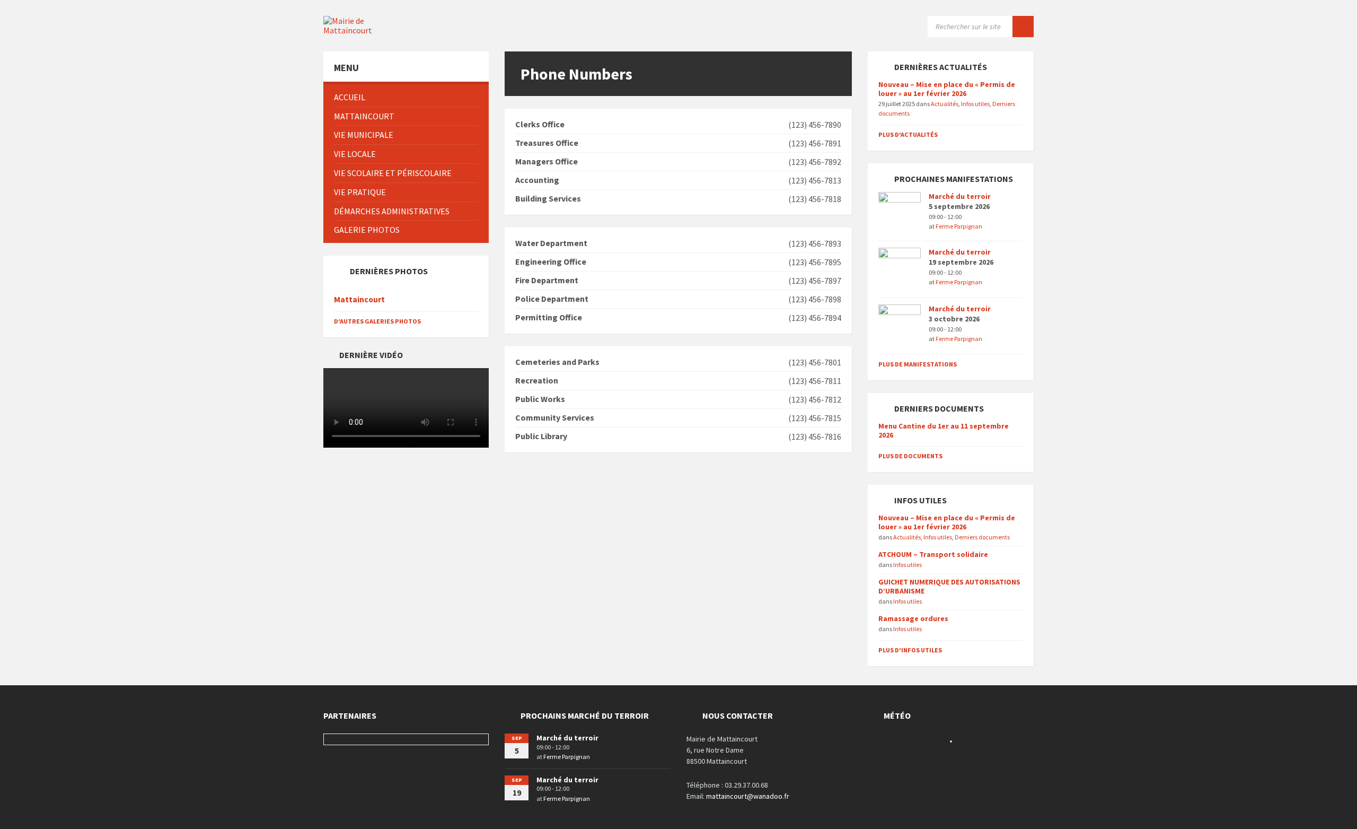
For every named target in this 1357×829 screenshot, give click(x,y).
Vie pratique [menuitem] (360, 192)
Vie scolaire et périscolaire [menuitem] (393, 173)
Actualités (944, 104)
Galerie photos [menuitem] (367, 229)
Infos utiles (975, 104)
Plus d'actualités (908, 134)
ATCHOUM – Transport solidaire (933, 554)
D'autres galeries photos (377, 321)
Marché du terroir (960, 196)
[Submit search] (1023, 26)
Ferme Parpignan (959, 226)
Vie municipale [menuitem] (363, 134)
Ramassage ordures (913, 618)
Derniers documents (982, 537)
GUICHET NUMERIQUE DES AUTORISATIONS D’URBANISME (949, 586)
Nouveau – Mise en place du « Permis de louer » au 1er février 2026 (946, 89)
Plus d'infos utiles (910, 650)
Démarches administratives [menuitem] (392, 211)
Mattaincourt (359, 299)
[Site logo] (360, 30)
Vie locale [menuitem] (355, 154)
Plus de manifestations (917, 364)
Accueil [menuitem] (349, 97)
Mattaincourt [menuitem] (364, 116)
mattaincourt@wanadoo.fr (747, 796)
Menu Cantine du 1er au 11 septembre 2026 (943, 430)
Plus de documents (910, 456)
